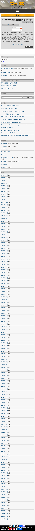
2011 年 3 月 (4, 519)
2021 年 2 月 (4, 251)
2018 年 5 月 (4, 313)
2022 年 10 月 (5, 218)
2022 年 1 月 (4, 232)
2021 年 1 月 (4, 253)
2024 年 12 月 (5, 199)
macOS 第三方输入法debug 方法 (10, 114)
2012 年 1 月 (4, 511)
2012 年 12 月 (5, 486)
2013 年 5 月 (4, 473)
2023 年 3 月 (4, 210)
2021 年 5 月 (4, 242)
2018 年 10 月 (5, 299)
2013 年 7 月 (4, 467)
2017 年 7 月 (4, 340)
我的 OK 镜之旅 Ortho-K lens (9, 108)
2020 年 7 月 (4, 261)
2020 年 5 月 (4, 267)
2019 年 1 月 (4, 294)
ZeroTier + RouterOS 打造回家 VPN (11, 130)
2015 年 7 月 (4, 405)
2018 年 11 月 (4, 297)
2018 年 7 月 (4, 307)
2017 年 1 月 (4, 356)
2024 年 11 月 (4, 202)
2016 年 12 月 (5, 359)
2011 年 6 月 (4, 516)
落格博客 (17, 4)
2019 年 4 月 (4, 288)
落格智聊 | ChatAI (6, 72)
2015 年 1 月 (4, 421)
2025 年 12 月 (5, 180)
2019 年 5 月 (4, 286)
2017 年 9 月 (4, 335)
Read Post (29, 47)
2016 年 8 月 (4, 370)
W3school (4, 143)
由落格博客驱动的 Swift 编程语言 (10, 85)
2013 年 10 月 (5, 459)
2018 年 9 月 (4, 302)
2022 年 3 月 (4, 226)
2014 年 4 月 (4, 443)
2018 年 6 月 (4, 310)
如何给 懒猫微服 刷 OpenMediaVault (11, 122)
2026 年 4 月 (4, 177)
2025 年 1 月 (4, 196)
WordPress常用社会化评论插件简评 (17, 20)
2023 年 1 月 (4, 213)
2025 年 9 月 (4, 186)
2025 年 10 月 (5, 183)
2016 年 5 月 (4, 378)
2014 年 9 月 (4, 432)
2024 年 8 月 (4, 205)
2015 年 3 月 (4, 416)
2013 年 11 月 (4, 456)
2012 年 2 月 (4, 508)
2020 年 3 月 (4, 272)
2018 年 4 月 (4, 316)
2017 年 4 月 (4, 348)
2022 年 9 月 (4, 221)
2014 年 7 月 (4, 435)
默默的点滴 (4, 146)
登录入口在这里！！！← (7, 88)
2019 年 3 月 (4, 291)
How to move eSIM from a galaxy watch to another (14, 125)
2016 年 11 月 (4, 362)
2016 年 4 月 (4, 381)
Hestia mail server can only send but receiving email (15, 135)
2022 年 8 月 (4, 223)
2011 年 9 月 (4, 513)
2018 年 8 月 (4, 305)
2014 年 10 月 (5, 429)
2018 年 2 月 (4, 321)
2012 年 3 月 (4, 505)
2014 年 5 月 (4, 440)
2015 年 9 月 (4, 400)
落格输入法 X (5, 75)
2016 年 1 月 (4, 389)
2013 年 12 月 (5, 454)
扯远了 (3, 154)
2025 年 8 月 (4, 188)
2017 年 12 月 (5, 326)
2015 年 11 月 (4, 394)
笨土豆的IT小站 (5, 151)
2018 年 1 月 (4, 324)
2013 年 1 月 (4, 483)
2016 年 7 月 (4, 372)
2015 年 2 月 (4, 418)
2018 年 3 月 (4, 318)
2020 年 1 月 (4, 275)
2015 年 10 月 (5, 397)
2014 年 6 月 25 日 (28, 22)
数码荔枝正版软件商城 (7, 68)
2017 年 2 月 (4, 353)
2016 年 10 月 (5, 364)
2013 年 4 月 (4, 475)
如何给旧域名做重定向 (7, 127)
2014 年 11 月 (4, 427)
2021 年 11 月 (4, 237)
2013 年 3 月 (4, 478)
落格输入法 (4, 167)
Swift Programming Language (9, 149)
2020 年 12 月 (5, 256)
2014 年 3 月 (4, 446)
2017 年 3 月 (4, 351)
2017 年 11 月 (4, 329)
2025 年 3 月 (4, 191)
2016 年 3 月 (4, 383)
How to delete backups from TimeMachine (12, 116)
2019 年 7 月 (4, 280)
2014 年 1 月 (4, 451)
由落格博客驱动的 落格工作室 (9, 83)
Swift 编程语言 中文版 (7, 157)
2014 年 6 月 (4, 437)
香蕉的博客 (4, 164)
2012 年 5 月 (4, 500)
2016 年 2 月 (4, 386)
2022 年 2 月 (4, 229)
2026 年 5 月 (4, 175)
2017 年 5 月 (4, 345)
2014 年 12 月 (5, 424)
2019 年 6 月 (4, 283)
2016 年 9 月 (4, 367)
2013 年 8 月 (4, 465)
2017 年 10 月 (5, 332)
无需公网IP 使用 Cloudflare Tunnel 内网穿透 (13, 119)
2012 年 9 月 (4, 492)
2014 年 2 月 (4, 448)
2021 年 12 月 (5, 234)
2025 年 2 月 (4, 194)
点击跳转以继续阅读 (17, 44)
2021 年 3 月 (4, 248)
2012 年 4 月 (4, 502)
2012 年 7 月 (4, 497)
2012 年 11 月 (4, 489)
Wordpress (15, 24)
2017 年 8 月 (4, 337)
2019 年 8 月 (4, 278)
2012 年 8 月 (4, 494)
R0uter (9, 24)
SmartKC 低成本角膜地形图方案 (10, 106)
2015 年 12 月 (5, 391)
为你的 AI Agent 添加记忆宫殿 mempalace (12, 111)
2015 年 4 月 (4, 413)
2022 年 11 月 (4, 215)
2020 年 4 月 (4, 270)
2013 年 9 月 (4, 462)
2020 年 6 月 (4, 264)
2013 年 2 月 (4, 481)
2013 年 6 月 (4, 470)
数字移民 (3, 161)
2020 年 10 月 (5, 259)
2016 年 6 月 (4, 375)
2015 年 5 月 (4, 410)
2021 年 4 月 (4, 245)
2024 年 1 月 (4, 207)
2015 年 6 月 (4, 408)
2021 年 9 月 (4, 240)
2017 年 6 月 (4, 343)
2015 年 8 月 (4, 402)
